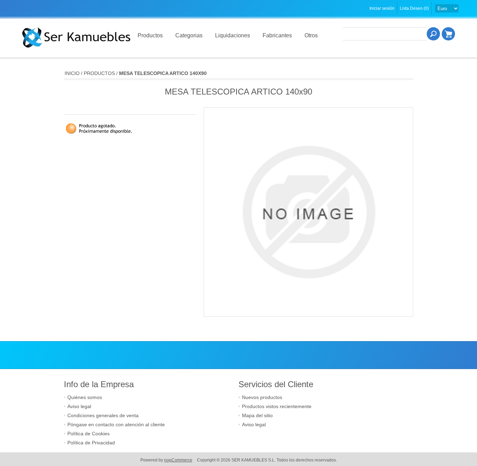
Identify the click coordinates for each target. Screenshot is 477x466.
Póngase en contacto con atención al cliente (116, 424)
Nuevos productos (262, 397)
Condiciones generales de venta (103, 415)
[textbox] (385, 33)
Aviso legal (79, 406)
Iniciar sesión (382, 8)
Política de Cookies (88, 433)
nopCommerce (178, 460)
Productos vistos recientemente (276, 406)
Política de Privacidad (91, 442)
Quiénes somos (84, 397)
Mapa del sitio (257, 415)
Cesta (448, 33)
